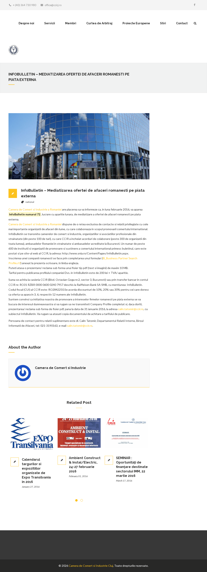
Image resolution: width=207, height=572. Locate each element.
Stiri (163, 23)
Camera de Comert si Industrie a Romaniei (34, 209)
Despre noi (26, 23)
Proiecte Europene (136, 23)
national (29, 201)
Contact (182, 23)
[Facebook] (194, 5)
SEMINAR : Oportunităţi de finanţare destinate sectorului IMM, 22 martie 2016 (86, 467)
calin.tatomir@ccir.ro (131, 309)
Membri (70, 23)
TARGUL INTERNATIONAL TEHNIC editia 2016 (132, 448)
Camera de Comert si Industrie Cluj (91, 565)
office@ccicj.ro (53, 5)
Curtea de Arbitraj (99, 23)
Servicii (49, 23)
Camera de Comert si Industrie (60, 368)
